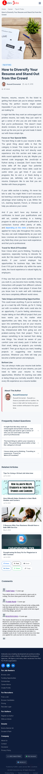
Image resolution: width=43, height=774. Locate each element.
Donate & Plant (6, 731)
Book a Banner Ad (7, 728)
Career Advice (6, 684)
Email (27, 563)
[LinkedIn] (13, 665)
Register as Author (7, 716)
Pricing (3, 703)
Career (10, 9)
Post (17, 563)
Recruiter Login (6, 707)
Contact (4, 744)
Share (7, 563)
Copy (28, 568)
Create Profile (6, 688)
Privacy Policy (6, 750)
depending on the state (16, 228)
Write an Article (6, 719)
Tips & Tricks (19, 9)
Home (4, 9)
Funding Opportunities (8, 678)
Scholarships (5, 681)
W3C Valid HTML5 (15, 756)
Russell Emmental (14, 84)
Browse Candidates (7, 700)
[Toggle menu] (40, 3)
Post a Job (5, 697)
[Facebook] (3, 665)
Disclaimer (4, 747)
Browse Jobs (5, 675)
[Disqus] (21, 613)
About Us (4, 740)
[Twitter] (8, 665)
